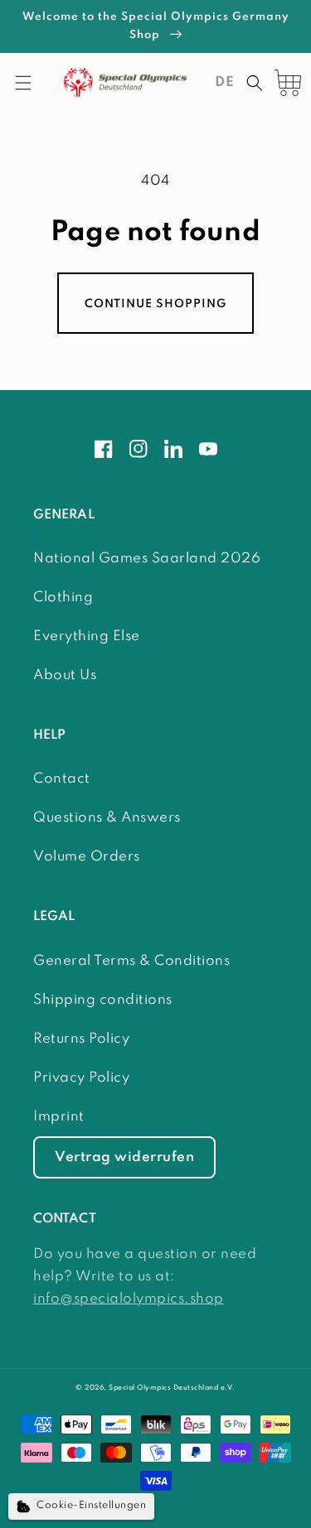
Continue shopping (155, 304)
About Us (64, 675)
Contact (61, 779)
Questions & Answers (107, 818)
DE (224, 82)
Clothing (63, 597)
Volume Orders (86, 857)
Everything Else (86, 636)
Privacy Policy (81, 1078)
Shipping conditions (103, 1000)
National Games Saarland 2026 (146, 559)
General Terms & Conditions (131, 961)
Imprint (59, 1117)
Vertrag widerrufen (124, 1157)
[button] (23, 82)
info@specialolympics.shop (128, 1299)
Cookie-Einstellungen (91, 1506)
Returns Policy (81, 1039)
